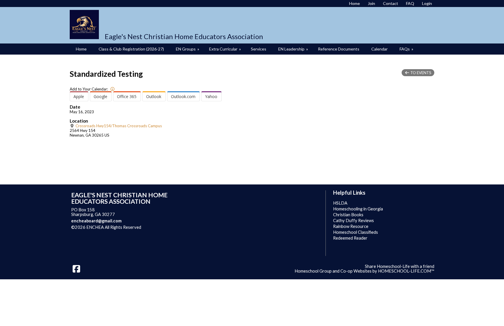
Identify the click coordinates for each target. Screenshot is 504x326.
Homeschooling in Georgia (358, 208)
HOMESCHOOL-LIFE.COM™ (406, 271)
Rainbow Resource (350, 226)
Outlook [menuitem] (153, 96)
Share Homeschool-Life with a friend (399, 266)
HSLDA (340, 203)
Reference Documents (338, 48)
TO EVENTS (420, 72)
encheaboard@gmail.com (96, 220)
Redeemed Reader (350, 238)
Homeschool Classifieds (355, 232)
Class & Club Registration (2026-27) (131, 48)
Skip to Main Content (166, 227)
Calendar (379, 48)
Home (81, 48)
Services (258, 48)
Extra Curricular (225, 48)
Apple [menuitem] (79, 96)
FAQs (407, 48)
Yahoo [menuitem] (211, 96)
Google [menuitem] (100, 96)
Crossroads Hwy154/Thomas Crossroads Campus (118, 125)
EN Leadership (293, 48)
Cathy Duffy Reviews (353, 220)
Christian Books (348, 214)
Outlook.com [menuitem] (183, 96)
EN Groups (188, 48)
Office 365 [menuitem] (126, 96)
